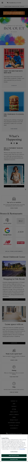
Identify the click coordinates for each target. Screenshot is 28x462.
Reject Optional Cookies (14, 455)
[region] (14, 448)
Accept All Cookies (14, 459)
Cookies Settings (14, 451)
